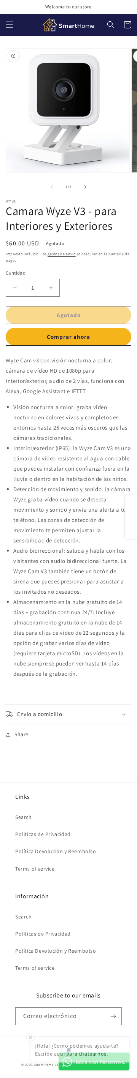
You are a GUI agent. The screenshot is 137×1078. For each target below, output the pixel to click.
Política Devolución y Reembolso (55, 851)
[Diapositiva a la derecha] (85, 187)
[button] (9, 24)
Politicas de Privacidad (43, 834)
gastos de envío (62, 253)
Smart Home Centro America (57, 1064)
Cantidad (15, 273)
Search (23, 817)
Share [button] (21, 734)
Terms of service (35, 868)
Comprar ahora (68, 336)
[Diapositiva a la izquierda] (51, 187)
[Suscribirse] (113, 1016)
